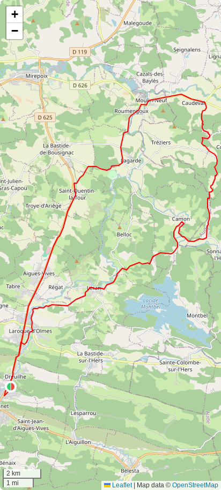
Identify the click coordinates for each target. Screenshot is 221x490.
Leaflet (121, 485)
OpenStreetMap (195, 485)
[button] (10, 386)
